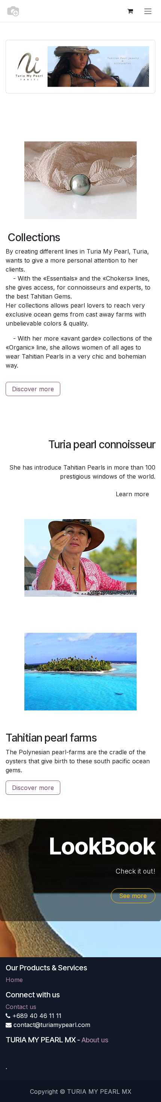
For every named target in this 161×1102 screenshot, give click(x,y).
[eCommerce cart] (129, 10)
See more (133, 895)
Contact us (21, 1006)
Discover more (33, 389)
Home (14, 979)
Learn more (132, 494)
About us (95, 1040)
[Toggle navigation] (147, 11)
